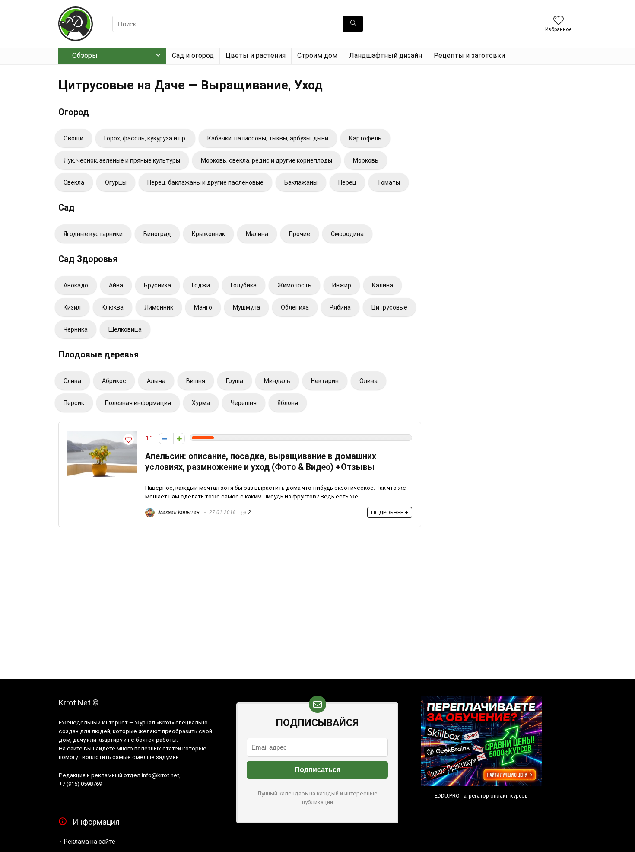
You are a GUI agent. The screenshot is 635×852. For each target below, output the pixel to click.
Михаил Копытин (178, 512)
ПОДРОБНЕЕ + (389, 512)
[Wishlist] (558, 21)
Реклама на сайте (89, 841)
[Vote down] (164, 438)
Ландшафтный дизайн (385, 55)
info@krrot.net (160, 775)
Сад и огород (193, 55)
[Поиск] (353, 24)
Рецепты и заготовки (469, 55)
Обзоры (85, 55)
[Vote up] (179, 438)
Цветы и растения (255, 55)
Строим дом (317, 55)
